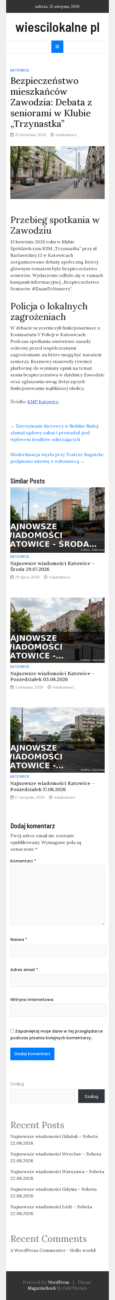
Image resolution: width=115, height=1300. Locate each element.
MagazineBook (42, 1288)
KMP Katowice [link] (43, 401)
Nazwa (18, 939)
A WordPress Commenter (38, 1250)
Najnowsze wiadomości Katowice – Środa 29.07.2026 (52, 566)
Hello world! (83, 1250)
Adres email (24, 970)
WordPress (58, 1282)
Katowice (19, 70)
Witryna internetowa (31, 1000)
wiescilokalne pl (57, 26)
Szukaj (17, 1084)
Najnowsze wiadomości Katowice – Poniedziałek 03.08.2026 (52, 676)
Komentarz (23, 861)
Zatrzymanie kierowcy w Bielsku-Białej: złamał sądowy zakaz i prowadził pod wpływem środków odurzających (54, 432)
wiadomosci (65, 134)
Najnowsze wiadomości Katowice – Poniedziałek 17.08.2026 (52, 786)
